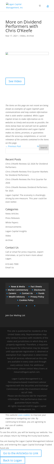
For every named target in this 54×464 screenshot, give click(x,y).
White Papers (11, 222)
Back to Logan (12, 460)
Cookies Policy (26, 300)
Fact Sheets (36, 286)
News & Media (18, 286)
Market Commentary (18, 289)
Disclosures (39, 289)
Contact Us (27, 293)
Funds (41, 293)
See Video (15, 81)
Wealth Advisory (17, 296)
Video (22, 35)
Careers (12, 293)
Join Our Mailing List (15, 315)
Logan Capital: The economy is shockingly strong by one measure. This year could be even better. (26, 198)
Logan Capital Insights (16, 231)
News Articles (12, 213)
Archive (30, 35)
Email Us (9, 267)
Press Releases (12, 218)
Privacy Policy (37, 296)
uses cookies (24, 415)
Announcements (13, 226)
